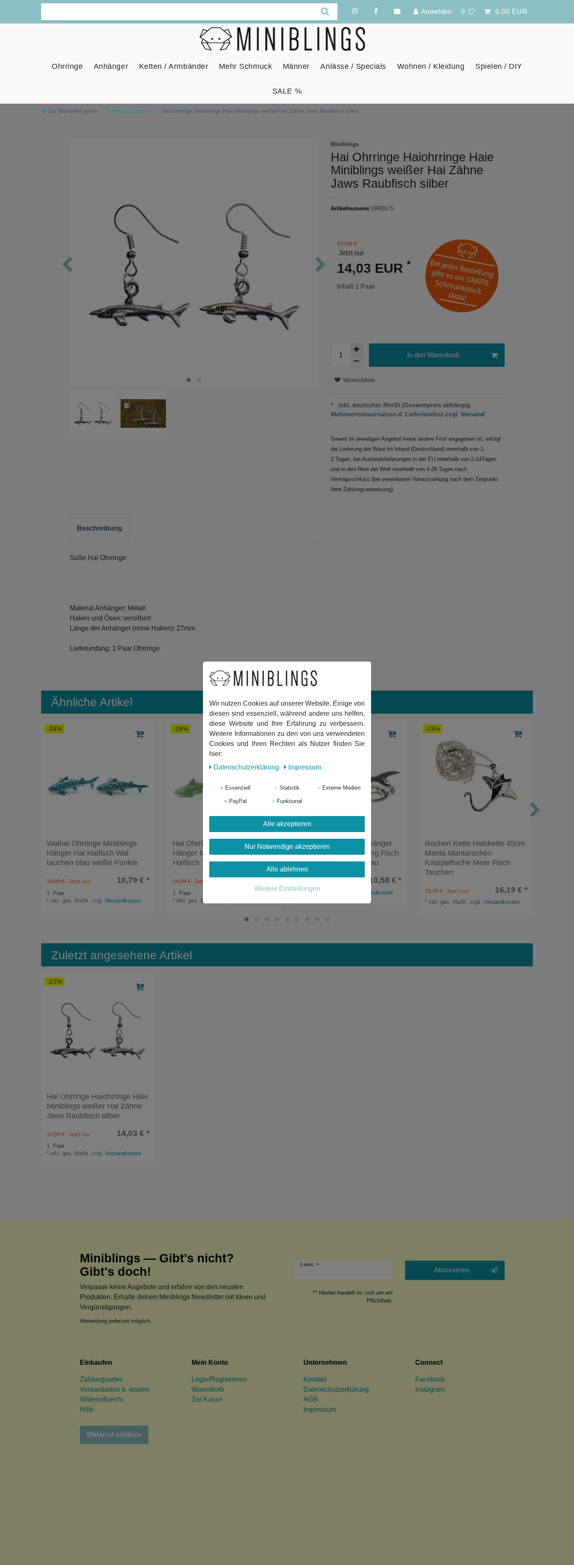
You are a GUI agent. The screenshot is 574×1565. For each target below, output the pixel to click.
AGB (310, 1399)
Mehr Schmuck (245, 67)
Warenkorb (208, 1389)
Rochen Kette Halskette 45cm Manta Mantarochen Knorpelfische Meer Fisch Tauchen (475, 858)
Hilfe (87, 1409)
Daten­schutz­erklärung (247, 767)
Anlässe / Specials (353, 67)
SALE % (287, 91)
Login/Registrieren (219, 1379)
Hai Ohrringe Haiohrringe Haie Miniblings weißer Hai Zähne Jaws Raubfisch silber (97, 1106)
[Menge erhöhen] (357, 349)
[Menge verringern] (357, 361)
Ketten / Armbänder (173, 67)
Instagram (430, 1389)
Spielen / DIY (498, 67)
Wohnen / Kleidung (431, 67)
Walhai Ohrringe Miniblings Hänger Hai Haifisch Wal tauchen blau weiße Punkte (92, 853)
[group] (98, 777)
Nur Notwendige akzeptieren (287, 846)
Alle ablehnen (287, 869)
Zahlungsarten (101, 1379)
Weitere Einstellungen (287, 888)
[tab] (99, 528)
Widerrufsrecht (101, 1399)
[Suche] (325, 11)
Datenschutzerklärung (336, 1389)
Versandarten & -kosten (115, 1389)
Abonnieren (451, 1270)
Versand (471, 414)
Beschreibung (99, 528)
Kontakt (314, 1379)
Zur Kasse (207, 1399)
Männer (296, 67)
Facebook (430, 1379)
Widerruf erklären (114, 1434)
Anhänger (111, 67)
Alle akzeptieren (287, 823)
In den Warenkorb (433, 355)
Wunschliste (358, 380)
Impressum (319, 1409)
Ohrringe (67, 67)
